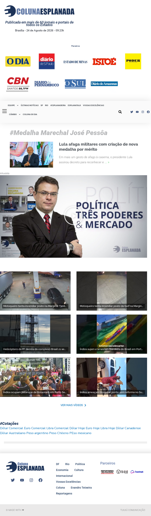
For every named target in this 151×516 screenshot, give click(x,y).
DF (42, 105)
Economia (62, 470)
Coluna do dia (30, 114)
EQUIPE (11, 105)
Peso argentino (37, 433)
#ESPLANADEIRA (58, 105)
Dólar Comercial (11, 428)
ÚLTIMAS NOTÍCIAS (30, 105)
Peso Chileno (59, 433)
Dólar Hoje (77, 428)
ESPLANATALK (74, 105)
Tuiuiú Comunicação (132, 510)
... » (107, 162)
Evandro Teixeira (81, 487)
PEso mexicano (80, 433)
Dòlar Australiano (13, 433)
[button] (120, 112)
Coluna (60, 487)
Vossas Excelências (93, 105)
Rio (67, 464)
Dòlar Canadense (128, 428)
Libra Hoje (107, 428)
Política (80, 464)
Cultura (79, 470)
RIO (46, 105)
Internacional (64, 475)
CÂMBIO (13, 114)
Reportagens (64, 493)
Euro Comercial (35, 428)
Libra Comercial (57, 428)
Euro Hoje (93, 428)
